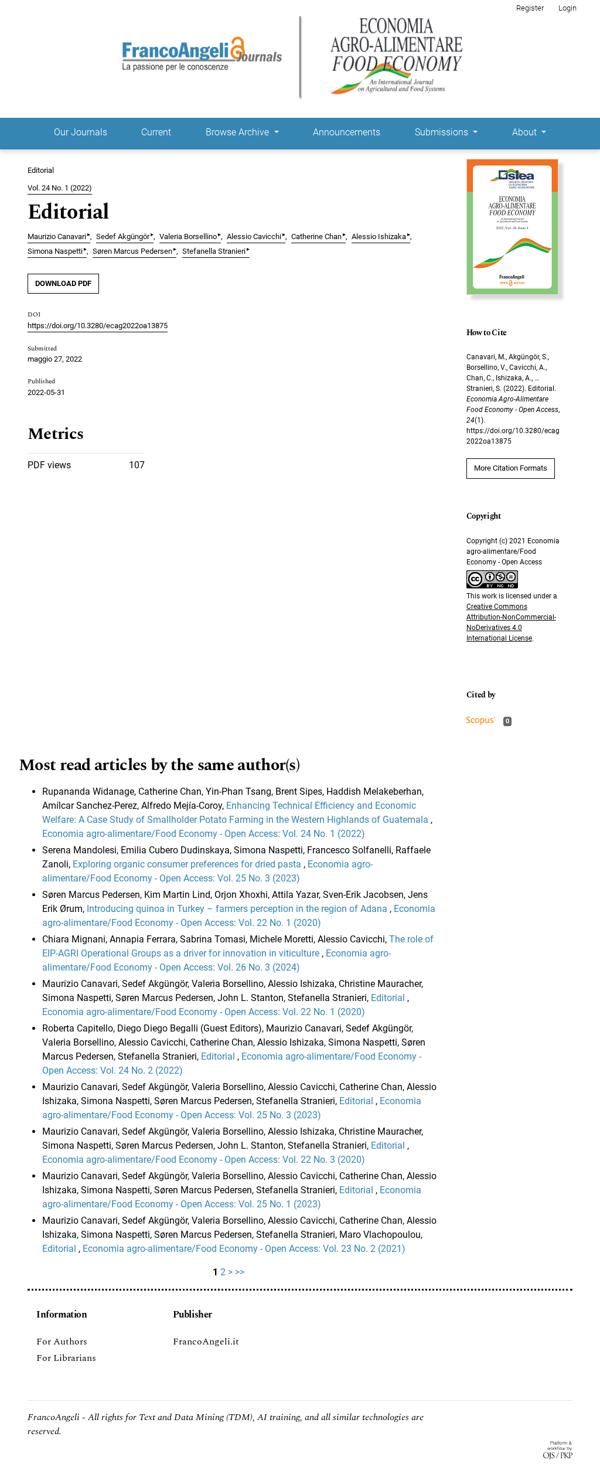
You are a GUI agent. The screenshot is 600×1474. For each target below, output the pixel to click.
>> (239, 1272)
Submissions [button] (443, 132)
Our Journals (80, 132)
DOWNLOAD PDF (63, 283)
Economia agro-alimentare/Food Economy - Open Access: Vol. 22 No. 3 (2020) (203, 1159)
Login (567, 8)
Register (530, 8)
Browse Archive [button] (238, 132)
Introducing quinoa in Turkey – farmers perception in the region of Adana (238, 908)
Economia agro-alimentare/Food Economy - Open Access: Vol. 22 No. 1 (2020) (203, 1011)
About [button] (525, 132)
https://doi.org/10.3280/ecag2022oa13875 (98, 325)
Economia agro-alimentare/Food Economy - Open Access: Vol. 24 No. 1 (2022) (203, 833)
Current (156, 132)
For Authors (61, 1342)
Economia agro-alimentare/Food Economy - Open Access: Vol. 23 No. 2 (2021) (244, 1248)
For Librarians (66, 1358)
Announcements (346, 132)
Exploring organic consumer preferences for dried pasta (188, 864)
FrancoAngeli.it (206, 1342)
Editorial (389, 997)
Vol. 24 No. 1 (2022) (60, 187)
